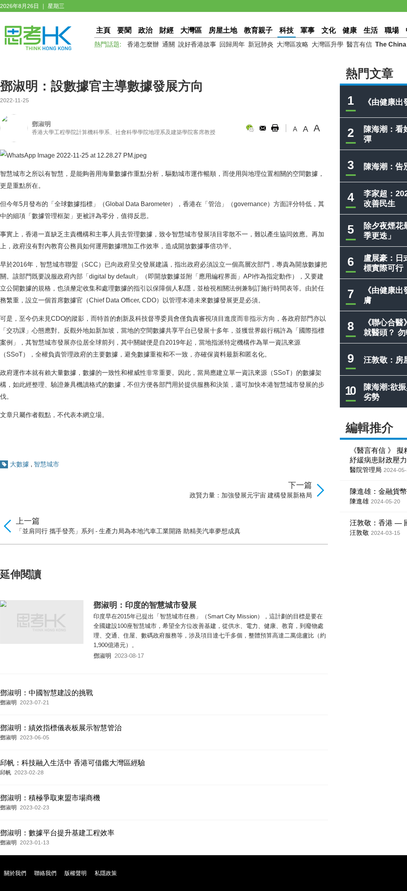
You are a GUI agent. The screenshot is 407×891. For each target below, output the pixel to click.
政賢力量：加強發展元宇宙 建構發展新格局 (251, 495)
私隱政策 (106, 873)
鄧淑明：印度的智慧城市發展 (145, 604)
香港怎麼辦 (143, 44)
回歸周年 (232, 44)
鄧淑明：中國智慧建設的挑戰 (46, 693)
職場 (392, 30)
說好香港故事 (197, 44)
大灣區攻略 (292, 44)
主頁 (103, 30)
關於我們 (15, 873)
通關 (168, 44)
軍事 (307, 30)
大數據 (19, 464)
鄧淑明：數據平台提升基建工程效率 (57, 833)
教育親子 (258, 30)
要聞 (124, 30)
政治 (145, 30)
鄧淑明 (41, 124)
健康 (350, 30)
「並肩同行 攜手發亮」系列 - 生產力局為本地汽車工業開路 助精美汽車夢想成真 (128, 531)
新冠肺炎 (260, 44)
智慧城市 (46, 464)
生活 (371, 30)
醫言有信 (359, 44)
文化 (329, 30)
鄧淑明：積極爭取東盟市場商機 (50, 798)
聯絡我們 (45, 873)
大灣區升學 (327, 44)
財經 (166, 30)
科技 (286, 30)
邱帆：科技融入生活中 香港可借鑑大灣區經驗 (72, 763)
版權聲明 (75, 873)
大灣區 (191, 30)
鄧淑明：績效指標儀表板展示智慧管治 (61, 728)
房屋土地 (223, 30)
